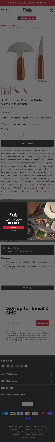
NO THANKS (13, 230)
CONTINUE (13, 227)
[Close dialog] (54, 204)
